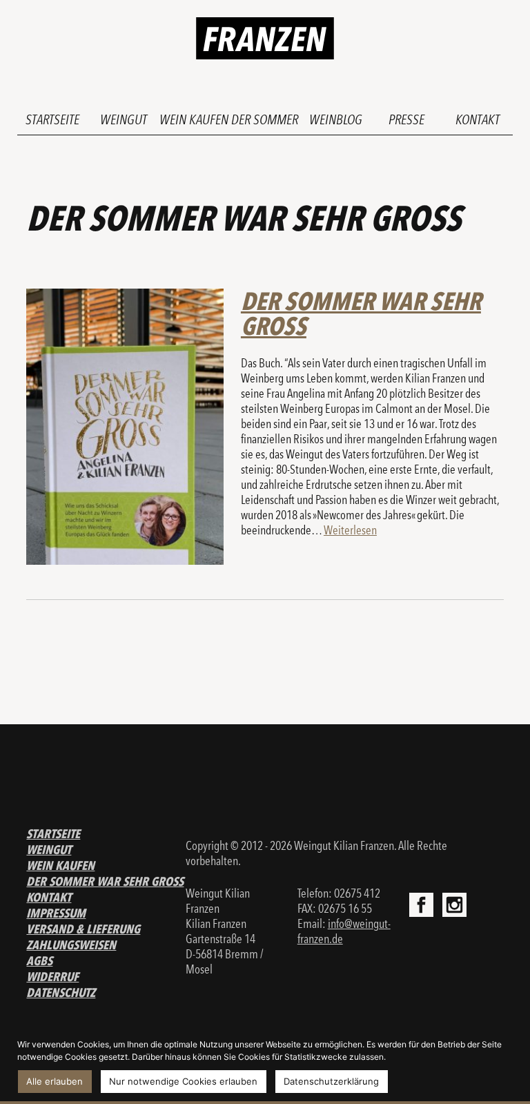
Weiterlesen (350, 530)
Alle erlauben (54, 1081)
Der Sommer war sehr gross (105, 881)
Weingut (123, 119)
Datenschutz (60, 992)
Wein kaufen (193, 119)
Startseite (52, 119)
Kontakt (477, 119)
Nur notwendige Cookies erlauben (183, 1081)
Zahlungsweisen (71, 945)
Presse (406, 119)
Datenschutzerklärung (331, 1081)
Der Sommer (264, 119)
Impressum (56, 913)
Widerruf (52, 977)
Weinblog (335, 119)
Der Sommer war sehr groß (361, 313)
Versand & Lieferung (83, 929)
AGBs (39, 961)
